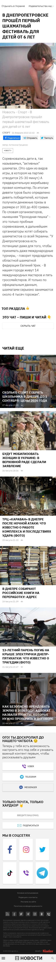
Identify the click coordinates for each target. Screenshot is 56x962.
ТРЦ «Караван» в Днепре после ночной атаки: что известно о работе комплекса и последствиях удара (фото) (26, 527)
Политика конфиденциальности (28, 906)
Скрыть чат (28, 325)
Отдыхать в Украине (13, 6)
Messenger (30, 787)
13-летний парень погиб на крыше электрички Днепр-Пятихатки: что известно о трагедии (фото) (25, 656)
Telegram (30, 776)
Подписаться (31, 825)
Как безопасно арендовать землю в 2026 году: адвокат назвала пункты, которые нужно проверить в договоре (27, 712)
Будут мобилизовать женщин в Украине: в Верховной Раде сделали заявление (24, 460)
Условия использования (27, 893)
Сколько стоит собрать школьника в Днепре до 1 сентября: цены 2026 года (24, 396)
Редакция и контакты (28, 897)
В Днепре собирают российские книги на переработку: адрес (20, 593)
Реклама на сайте (28, 901)
